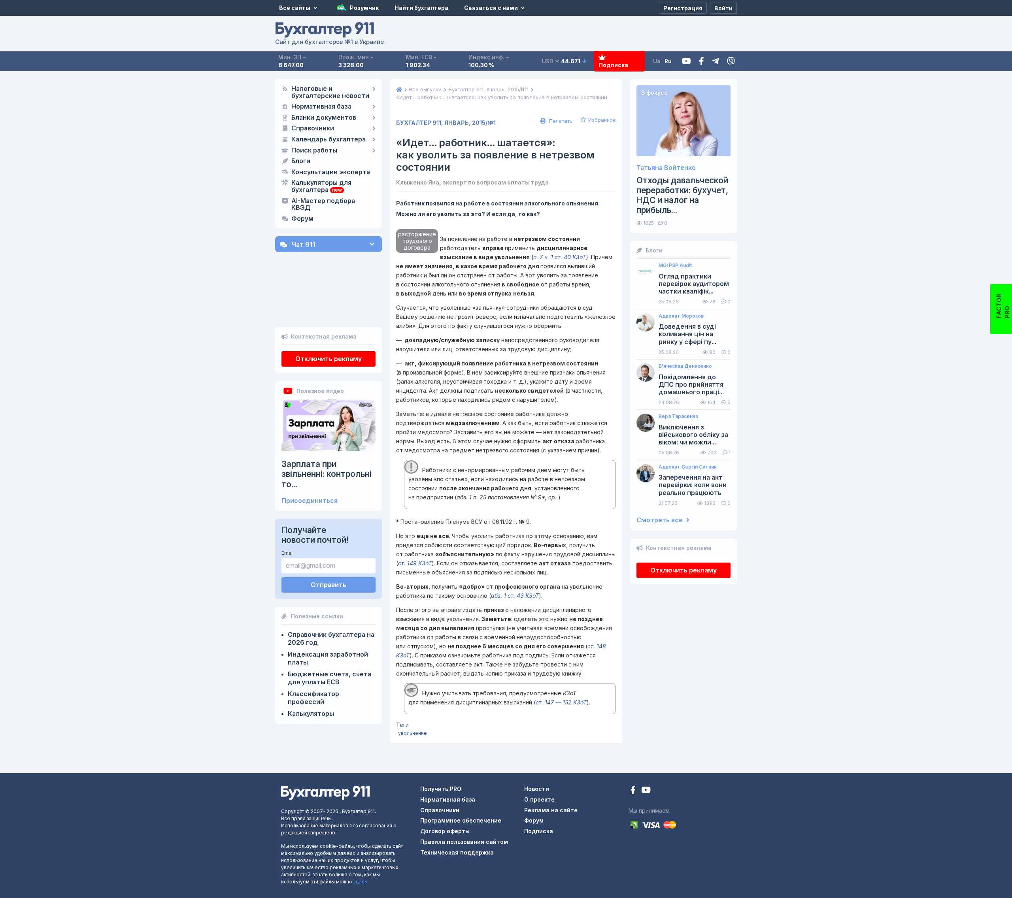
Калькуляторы (311, 713)
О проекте (539, 799)
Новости (536, 788)
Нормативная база (321, 106)
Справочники (312, 128)
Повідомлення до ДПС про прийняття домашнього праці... (691, 384)
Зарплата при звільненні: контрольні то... (326, 474)
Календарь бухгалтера (328, 139)
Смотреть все (660, 520)
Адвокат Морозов (681, 316)
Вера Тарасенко (679, 416)
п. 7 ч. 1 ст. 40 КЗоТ (559, 257)
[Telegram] (715, 61)
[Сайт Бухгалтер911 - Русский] (325, 792)
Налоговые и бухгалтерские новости (330, 92)
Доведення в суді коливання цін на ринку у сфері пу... (687, 334)
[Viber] (731, 61)
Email (287, 553)
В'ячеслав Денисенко (685, 366)
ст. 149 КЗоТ (415, 563)
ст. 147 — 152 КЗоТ (561, 702)
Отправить (328, 585)
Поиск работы (314, 150)
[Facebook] (701, 61)
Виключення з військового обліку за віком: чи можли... (693, 435)
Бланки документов (323, 117)
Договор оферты (445, 831)
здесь (360, 882)
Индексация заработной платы (328, 658)
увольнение (412, 733)
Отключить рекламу (328, 359)
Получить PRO (440, 788)
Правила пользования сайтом (464, 841)
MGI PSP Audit (675, 265)
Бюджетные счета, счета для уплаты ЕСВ (329, 678)
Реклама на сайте (551, 810)
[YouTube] (646, 790)
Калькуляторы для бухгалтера (321, 186)
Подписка (613, 65)
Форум (302, 218)
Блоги (300, 161)
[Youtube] (686, 61)
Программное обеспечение (460, 820)
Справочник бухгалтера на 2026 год (331, 638)
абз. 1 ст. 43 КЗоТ (515, 595)
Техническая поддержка (457, 852)
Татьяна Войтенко (666, 167)
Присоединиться (309, 501)
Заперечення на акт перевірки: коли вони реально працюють (693, 485)
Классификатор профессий (313, 698)
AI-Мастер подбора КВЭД (323, 205)
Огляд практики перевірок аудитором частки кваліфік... (694, 284)
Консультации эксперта (330, 172)
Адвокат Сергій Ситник (688, 467)
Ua (657, 61)
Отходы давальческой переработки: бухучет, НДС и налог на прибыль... (682, 195)
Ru (668, 61)
